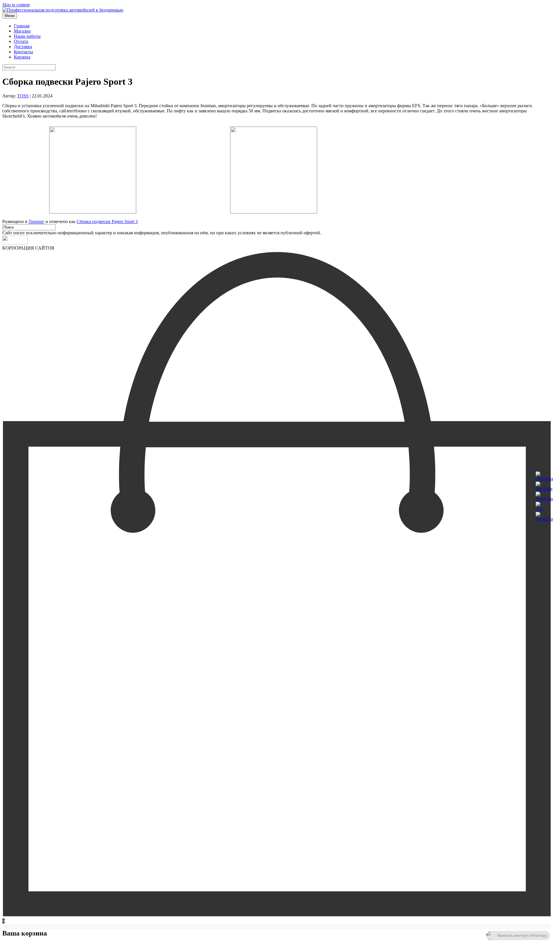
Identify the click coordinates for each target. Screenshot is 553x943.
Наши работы (27, 36)
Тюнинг (36, 221)
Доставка (23, 46)
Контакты (23, 51)
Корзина (22, 56)
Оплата (21, 41)
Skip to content (16, 4)
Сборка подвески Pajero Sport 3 (107, 221)
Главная (21, 25)
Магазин (22, 31)
